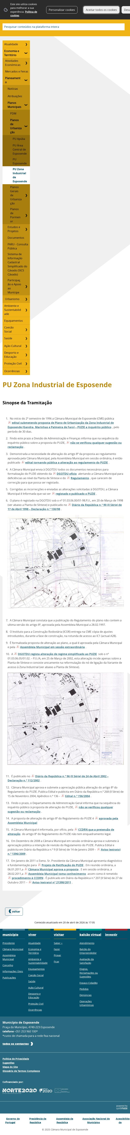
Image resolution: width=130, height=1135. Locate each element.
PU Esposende (20, 161)
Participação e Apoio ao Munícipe (14, 286)
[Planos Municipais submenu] (26, 105)
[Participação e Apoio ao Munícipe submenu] (26, 286)
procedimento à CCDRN (27, 878)
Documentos (16, 238)
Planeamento (12, 80)
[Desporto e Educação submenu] (26, 355)
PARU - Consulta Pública (18, 246)
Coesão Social (9, 329)
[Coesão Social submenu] (26, 329)
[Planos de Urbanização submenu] (26, 126)
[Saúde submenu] (26, 338)
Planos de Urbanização (16, 126)
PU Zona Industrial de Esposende (20, 175)
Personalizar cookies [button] (62, 10)
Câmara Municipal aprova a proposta (53, 869)
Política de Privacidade (16, 1059)
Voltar (16, 911)
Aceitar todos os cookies (101, 10)
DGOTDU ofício (67, 474)
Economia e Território (11, 53)
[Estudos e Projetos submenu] (26, 229)
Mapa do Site (10, 1067)
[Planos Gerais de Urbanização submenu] (26, 195)
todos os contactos (16, 1044)
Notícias (13, 89)
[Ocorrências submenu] (26, 371)
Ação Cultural (12, 346)
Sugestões (8, 1063)
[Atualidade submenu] (26, 44)
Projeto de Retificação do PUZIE (62, 865)
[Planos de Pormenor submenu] (26, 215)
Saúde (8, 338)
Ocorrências (12, 371)
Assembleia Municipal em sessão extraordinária (52, 647)
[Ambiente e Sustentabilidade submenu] (26, 310)
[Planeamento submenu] (26, 80)
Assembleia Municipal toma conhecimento (57, 874)
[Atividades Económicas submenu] (26, 63)
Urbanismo (12, 299)
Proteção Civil (13, 363)
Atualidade (11, 44)
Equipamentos (13, 321)
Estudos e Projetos (14, 229)
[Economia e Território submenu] (26, 53)
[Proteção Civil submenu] (26, 363)
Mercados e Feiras (16, 71)
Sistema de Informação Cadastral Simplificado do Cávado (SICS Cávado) (17, 264)
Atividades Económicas (12, 63)
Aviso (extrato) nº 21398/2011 (51, 882)
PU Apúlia (19, 139)
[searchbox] (64, 26)
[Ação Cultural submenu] (26, 346)
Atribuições (15, 96)
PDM (13, 113)
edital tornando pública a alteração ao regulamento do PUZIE (66, 462)
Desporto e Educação (11, 355)
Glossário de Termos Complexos (21, 1071)
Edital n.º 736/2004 (77, 796)
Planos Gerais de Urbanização (16, 195)
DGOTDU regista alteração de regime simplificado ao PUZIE (57, 654)
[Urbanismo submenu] (26, 299)
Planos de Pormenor (15, 215)
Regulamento (80, 478)
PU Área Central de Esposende (20, 149)
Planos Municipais (14, 105)
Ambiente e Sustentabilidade (12, 310)
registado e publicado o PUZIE (75, 494)
